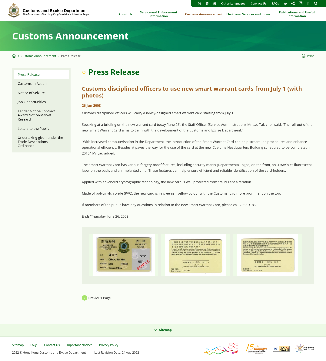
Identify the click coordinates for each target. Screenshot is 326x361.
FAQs (275, 3)
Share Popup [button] (293, 3)
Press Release (29, 74)
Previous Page (99, 298)
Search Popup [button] (315, 3)
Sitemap (18, 345)
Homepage (199, 3)
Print (310, 56)
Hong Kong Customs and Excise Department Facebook (308, 3)
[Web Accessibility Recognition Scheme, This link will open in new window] (304, 349)
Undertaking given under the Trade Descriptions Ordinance (40, 141)
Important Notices (79, 345)
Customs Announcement (38, 56)
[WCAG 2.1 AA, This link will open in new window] (281, 349)
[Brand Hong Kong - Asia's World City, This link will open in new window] (221, 348)
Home (14, 56)
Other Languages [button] (233, 3)
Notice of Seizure (31, 92)
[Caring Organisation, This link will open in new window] (256, 348)
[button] (163, 330)
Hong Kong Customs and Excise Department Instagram (300, 3)
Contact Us (258, 3)
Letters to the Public (33, 128)
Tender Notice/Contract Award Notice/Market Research (36, 115)
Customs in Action (32, 83)
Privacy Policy (108, 345)
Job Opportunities (32, 102)
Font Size (285, 3)
